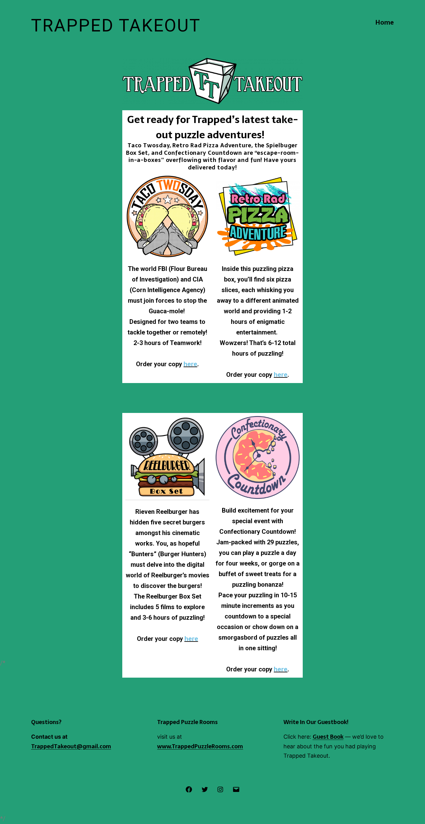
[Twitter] (205, 789)
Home (384, 22)
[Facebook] (189, 789)
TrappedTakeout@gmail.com (71, 746)
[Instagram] (220, 789)
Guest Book (328, 736)
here (190, 364)
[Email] (236, 789)
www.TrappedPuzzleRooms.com (200, 746)
